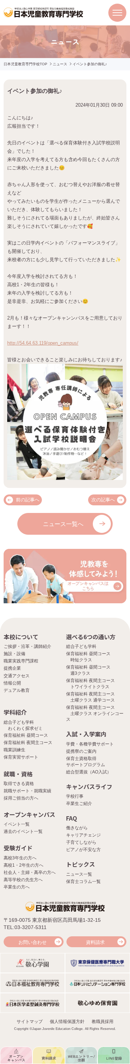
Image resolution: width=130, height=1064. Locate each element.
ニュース (60, 64)
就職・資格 (18, 773)
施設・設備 (14, 653)
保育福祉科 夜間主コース (28, 742)
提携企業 (12, 668)
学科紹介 (15, 712)
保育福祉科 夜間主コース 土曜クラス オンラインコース (95, 713)
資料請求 (95, 942)
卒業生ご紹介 (79, 803)
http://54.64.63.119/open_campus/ (42, 343)
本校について (21, 636)
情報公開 (12, 683)
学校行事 (74, 796)
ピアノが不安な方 (83, 849)
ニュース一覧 (79, 874)
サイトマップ (30, 1021)
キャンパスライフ (89, 786)
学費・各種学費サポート (90, 744)
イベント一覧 (17, 824)
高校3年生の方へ (20, 857)
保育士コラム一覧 (83, 881)
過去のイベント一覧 (23, 831)
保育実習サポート (21, 757)
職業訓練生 (14, 749)
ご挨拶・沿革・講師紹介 (27, 646)
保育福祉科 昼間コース (26, 735)
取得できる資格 (19, 783)
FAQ (71, 818)
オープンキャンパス (29, 814)
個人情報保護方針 (67, 1021)
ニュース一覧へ (63, 524)
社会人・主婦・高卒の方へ (30, 872)
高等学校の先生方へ (23, 879)
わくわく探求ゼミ (25, 728)
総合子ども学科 (81, 646)
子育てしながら (81, 842)
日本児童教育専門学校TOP (25, 64)
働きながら (77, 827)
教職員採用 (102, 1021)
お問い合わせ (32, 942)
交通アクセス (17, 675)
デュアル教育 (17, 690)
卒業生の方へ (17, 887)
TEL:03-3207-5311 (25, 927)
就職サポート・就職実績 (27, 790)
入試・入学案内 (86, 734)
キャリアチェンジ (83, 835)
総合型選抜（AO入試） (88, 772)
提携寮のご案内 (81, 751)
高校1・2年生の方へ (23, 865)
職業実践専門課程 (21, 661)
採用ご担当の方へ (21, 798)
